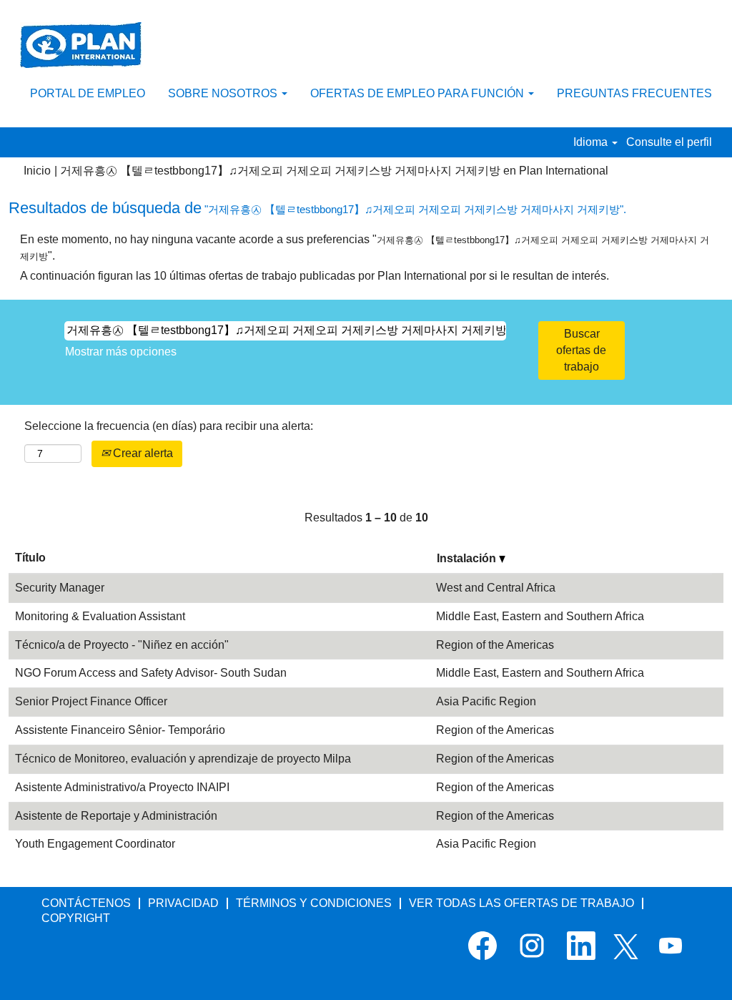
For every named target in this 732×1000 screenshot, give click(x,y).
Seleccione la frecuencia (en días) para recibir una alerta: (168, 426)
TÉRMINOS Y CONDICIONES (314, 903)
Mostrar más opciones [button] (121, 351)
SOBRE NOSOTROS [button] (224, 93)
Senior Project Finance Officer (91, 701)
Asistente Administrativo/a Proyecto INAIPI (122, 787)
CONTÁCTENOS (86, 903)
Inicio (37, 171)
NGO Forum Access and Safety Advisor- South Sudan (151, 673)
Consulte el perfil (669, 142)
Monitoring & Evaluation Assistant (100, 616)
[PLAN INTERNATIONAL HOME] (80, 45)
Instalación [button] (468, 558)
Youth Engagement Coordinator (95, 844)
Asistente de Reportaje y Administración (116, 816)
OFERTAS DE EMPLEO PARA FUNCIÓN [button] (418, 93)
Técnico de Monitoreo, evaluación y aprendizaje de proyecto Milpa (183, 759)
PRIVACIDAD (183, 903)
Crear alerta (141, 453)
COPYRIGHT (75, 918)
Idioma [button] (591, 142)
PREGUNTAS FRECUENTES (634, 93)
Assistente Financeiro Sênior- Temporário (120, 730)
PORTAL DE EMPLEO (87, 93)
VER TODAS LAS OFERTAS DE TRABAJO (521, 903)
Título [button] (30, 558)
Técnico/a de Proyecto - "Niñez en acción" (122, 645)
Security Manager (59, 588)
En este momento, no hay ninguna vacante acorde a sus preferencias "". (364, 247)
